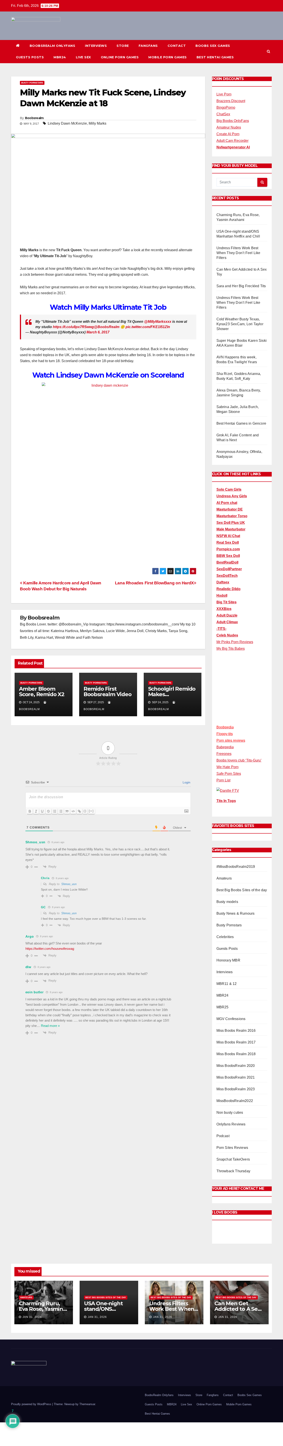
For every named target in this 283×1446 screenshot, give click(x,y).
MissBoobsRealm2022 (234, 1101)
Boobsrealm (34, 118)
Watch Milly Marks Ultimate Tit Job (108, 307)
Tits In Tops (226, 801)
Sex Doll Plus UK (230, 522)
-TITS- (221, 629)
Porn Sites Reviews (232, 1148)
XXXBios (223, 609)
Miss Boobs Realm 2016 (236, 1030)
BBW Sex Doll (228, 556)
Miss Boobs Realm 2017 (236, 1042)
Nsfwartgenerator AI (233, 147)
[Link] (79, 811)
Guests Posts (30, 57)
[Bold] (30, 811)
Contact (177, 46)
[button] (268, 51)
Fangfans (148, 46)
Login (186, 782)
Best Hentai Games (215, 57)
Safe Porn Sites (228, 773)
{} (85, 811)
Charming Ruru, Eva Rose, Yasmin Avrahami (41, 1309)
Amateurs (224, 878)
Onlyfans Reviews (231, 1124)
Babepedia (225, 747)
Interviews (96, 46)
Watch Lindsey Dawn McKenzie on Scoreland (108, 375)
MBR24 (60, 57)
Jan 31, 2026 (32, 1317)
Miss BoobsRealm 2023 (235, 1089)
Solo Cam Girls (228, 489)
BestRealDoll (227, 562)
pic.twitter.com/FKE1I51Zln (148, 327)
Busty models (227, 902)
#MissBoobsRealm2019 (235, 866)
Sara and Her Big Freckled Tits (241, 286)
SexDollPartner (229, 569)
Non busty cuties (229, 1112)
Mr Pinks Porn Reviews (234, 642)
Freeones (223, 754)
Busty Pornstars (32, 83)
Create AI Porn (227, 134)
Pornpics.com (228, 549)
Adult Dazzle (226, 615)
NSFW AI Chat (228, 536)
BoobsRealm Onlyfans (52, 46)
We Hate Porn (227, 767)
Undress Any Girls (231, 496)
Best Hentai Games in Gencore (241, 423)
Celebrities (225, 937)
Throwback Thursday (233, 1171)
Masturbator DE (229, 509)
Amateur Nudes (228, 127)
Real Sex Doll (227, 542)
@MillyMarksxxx (157, 321)
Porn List (223, 780)
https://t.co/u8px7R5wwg (73, 327)
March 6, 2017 (97, 332)
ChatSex (223, 114)
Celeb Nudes (227, 635)
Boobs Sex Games (212, 46)
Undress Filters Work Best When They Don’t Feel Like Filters (238, 253)
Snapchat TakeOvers (233, 1159)
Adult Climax (227, 622)
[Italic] (36, 811)
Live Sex (83, 57)
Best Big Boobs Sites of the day (241, 890)
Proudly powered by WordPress (31, 1404)
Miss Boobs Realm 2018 (236, 1054)
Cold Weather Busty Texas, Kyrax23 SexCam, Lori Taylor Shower (239, 324)
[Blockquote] (67, 811)
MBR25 (222, 1007)
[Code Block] (73, 811)
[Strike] (48, 811)
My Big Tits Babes (230, 648)
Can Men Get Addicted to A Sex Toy (237, 1309)
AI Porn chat (226, 503)
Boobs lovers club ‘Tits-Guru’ (239, 760)
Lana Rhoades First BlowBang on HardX (154, 583)
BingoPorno (225, 107)
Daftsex (222, 582)
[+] (91, 811)
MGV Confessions (231, 1019)
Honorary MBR (228, 960)
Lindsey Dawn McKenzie (67, 123)
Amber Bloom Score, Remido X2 (41, 691)
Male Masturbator (230, 529)
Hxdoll (221, 595)
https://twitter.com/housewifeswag (49, 948)
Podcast (222, 1136)
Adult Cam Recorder (232, 141)
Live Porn (223, 94)
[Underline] (42, 811)
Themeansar (87, 1404)
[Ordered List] (55, 811)
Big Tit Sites (226, 602)
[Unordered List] (61, 811)
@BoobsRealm (106, 327)
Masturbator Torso (231, 516)
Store (123, 46)
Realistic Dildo (228, 589)
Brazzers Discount (230, 101)
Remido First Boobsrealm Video (108, 691)
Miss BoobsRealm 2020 (235, 1066)
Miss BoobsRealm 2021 (235, 1077)
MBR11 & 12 (226, 984)
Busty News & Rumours (235, 913)
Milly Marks (97, 123)
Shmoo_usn (68, 884)
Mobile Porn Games (167, 57)
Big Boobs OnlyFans (232, 121)
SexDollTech (227, 576)
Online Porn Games (120, 57)
